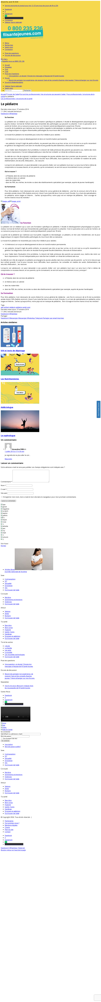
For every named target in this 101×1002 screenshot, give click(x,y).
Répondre (8, 459)
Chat (6, 71)
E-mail (4, 489)
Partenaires (9, 821)
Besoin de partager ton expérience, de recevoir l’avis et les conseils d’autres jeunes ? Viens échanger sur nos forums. (20, 676)
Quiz (6, 69)
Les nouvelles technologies (15, 655)
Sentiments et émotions (13, 600)
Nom (3, 485)
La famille (8, 648)
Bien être (8, 625)
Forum (7, 78)
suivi (28, 307)
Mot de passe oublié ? (13, 747)
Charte (7, 827)
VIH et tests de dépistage (13, 350)
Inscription (9, 744)
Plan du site (9, 829)
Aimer (7, 614)
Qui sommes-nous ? (12, 823)
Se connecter (5, 740)
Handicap (8, 634)
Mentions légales (11, 825)
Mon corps (9, 628)
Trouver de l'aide (12, 94)
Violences (8, 602)
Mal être (8, 597)
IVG (6, 588)
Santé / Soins (9, 632)
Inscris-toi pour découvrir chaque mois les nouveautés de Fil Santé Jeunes (19, 687)
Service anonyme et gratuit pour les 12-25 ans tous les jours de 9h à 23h (31, 6)
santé (24, 307)
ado (2, 307)
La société (8, 652)
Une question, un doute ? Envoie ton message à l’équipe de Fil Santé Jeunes (36, 76)
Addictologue (7, 407)
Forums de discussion (13, 55)
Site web (4, 493)
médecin (12, 307)
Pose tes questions (12, 53)
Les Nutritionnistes (10, 379)
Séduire (7, 611)
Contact (7, 832)
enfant (6, 307)
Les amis (8, 650)
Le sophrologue (8, 435)
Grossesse (8, 586)
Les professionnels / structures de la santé (16, 99)
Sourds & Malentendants (14, 82)
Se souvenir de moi (10, 738)
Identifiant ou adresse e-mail (11, 734)
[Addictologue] (20, 403)
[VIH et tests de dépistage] (12, 346)
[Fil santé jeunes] (12, 61)
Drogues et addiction (12, 636)
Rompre (8, 616)
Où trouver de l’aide (12, 590)
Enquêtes (8, 67)
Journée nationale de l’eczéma (16, 572)
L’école (7, 646)
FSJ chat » (4, 59)
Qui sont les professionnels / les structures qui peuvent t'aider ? (43, 94)
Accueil (7, 65)
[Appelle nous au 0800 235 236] (22, 39)
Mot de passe (6, 736)
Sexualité (8, 583)
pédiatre (19, 307)
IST (6, 581)
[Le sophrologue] (20, 431)
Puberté (8, 630)
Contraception (10, 579)
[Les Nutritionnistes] (20, 375)
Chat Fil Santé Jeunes (98, 409)
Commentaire (6, 482)
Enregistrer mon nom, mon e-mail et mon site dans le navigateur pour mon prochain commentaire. (39, 497)
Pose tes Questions (12, 74)
